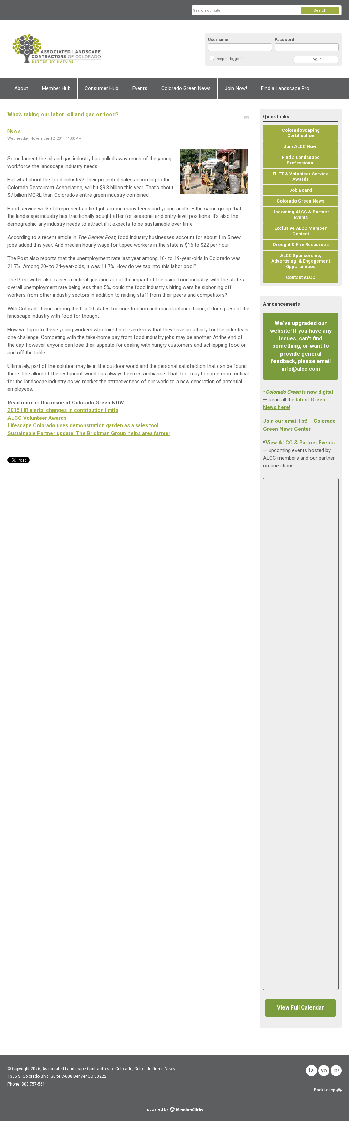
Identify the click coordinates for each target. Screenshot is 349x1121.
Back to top (325, 1090)
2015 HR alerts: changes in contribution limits (62, 410)
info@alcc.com (301, 368)
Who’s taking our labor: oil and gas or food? (63, 114)
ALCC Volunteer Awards (36, 418)
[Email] (246, 118)
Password (284, 39)
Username (218, 39)
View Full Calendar (300, 1007)
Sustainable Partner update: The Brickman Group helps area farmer (88, 433)
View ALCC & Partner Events (300, 442)
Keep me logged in (230, 59)
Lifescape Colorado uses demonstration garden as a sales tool (82, 425)
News (13, 131)
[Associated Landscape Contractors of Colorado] (74, 49)
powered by (158, 1109)
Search (320, 10)
